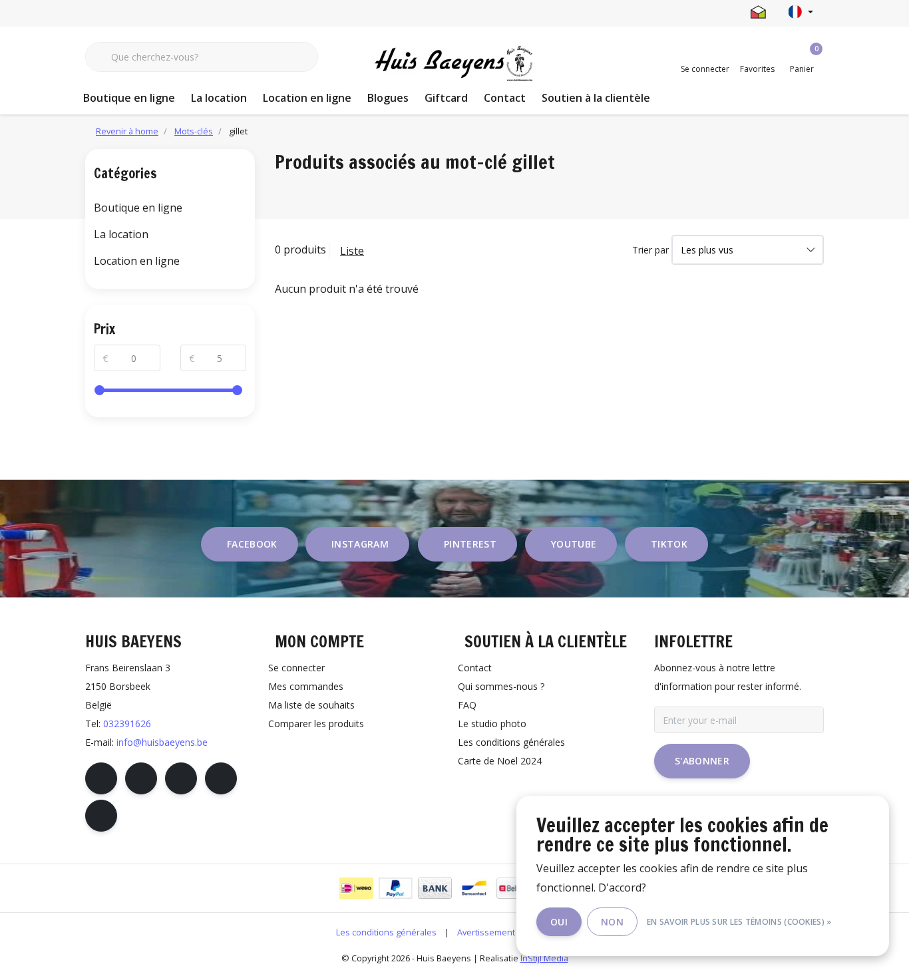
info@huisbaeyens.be (162, 742)
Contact (505, 97)
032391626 (127, 723)
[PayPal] (396, 888)
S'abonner (702, 760)
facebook (252, 544)
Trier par (650, 250)
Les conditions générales (386, 932)
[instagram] (141, 778)
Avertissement (486, 932)
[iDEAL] (356, 888)
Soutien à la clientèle (596, 97)
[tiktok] (101, 816)
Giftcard (446, 97)
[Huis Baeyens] (454, 64)
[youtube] (221, 778)
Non (612, 921)
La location (219, 97)
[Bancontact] (474, 888)
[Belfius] (513, 888)
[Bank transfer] (435, 888)
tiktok (669, 544)
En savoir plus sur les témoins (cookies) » (739, 921)
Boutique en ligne (129, 97)
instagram (360, 544)
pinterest (470, 544)
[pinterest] (181, 778)
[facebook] (101, 778)
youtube (573, 544)
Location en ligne (307, 97)
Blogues (388, 97)
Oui (559, 921)
